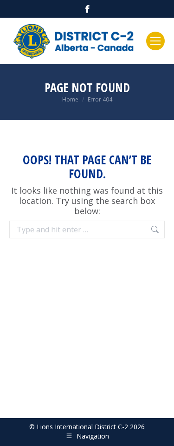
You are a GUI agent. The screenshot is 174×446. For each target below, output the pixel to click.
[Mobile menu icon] (155, 41)
